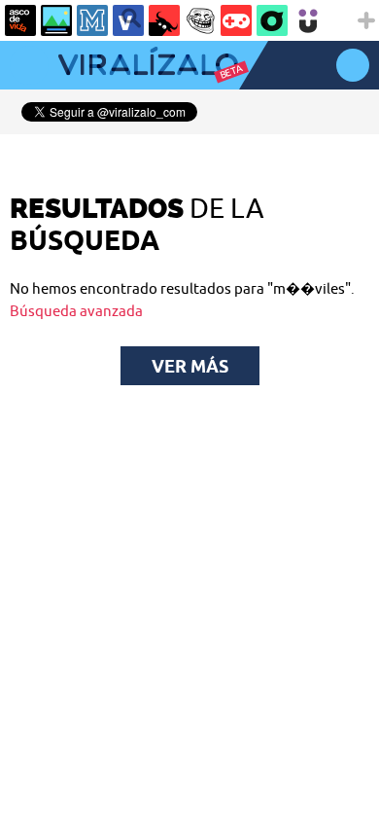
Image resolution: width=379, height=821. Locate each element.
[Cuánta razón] (56, 20)
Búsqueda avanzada (76, 311)
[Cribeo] (272, 20)
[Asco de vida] (20, 20)
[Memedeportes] (92, 20)
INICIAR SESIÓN (352, 65)
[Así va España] (164, 20)
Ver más (190, 365)
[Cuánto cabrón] (200, 20)
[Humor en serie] (308, 20)
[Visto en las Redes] (128, 20)
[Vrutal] (236, 20)
